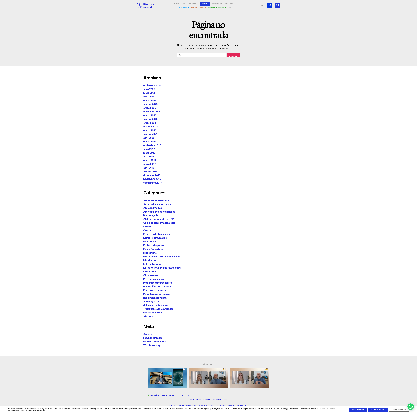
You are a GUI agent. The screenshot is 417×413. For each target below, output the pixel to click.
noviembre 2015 (152, 179)
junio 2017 (149, 149)
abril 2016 (148, 167)
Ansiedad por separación (157, 204)
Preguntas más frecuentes (157, 282)
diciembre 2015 (151, 175)
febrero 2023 (150, 119)
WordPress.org (151, 345)
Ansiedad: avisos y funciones (159, 211)
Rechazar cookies (378, 410)
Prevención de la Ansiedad (157, 286)
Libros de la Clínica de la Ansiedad (162, 267)
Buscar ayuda (150, 215)
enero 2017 (149, 164)
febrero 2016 (150, 171)
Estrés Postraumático (155, 237)
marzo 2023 (149, 115)
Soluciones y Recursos (216, 8)
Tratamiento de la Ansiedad (158, 309)
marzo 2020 (149, 141)
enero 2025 (149, 108)
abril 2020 (148, 138)
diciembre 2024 (152, 111)
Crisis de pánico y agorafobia (159, 223)
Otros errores (150, 275)
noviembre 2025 (152, 85)
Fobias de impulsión (154, 245)
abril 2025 (148, 96)
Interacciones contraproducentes (161, 256)
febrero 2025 (150, 104)
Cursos (147, 226)
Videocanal (229, 4)
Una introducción (152, 312)
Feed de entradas (152, 338)
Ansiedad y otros (152, 208)
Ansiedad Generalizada (156, 200)
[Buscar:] (201, 55)
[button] (262, 5)
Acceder (148, 334)
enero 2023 (149, 123)
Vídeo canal (208, 364)
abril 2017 (148, 156)
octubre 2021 (150, 126)
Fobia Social (149, 241)
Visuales (148, 316)
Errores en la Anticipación (157, 234)
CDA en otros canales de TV (158, 219)
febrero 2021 (150, 134)
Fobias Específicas (153, 249)
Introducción (150, 260)
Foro (229, 8)
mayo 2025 (149, 93)
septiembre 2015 (152, 182)
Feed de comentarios (154, 341)
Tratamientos (193, 4)
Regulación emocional (155, 297)
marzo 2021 (149, 130)
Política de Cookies (38, 410)
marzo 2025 (149, 100)
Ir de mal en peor (197, 8)
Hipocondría (150, 252)
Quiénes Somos (180, 4)
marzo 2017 (149, 160)
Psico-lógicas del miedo (156, 294)
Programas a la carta (154, 290)
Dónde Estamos (217, 4)
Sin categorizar (151, 301)
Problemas (183, 8)
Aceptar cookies (358, 410)
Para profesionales (153, 279)
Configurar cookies (399, 410)
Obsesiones (149, 271)
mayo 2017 (149, 152)
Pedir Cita (204, 4)
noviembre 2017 (152, 145)
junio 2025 (149, 89)
